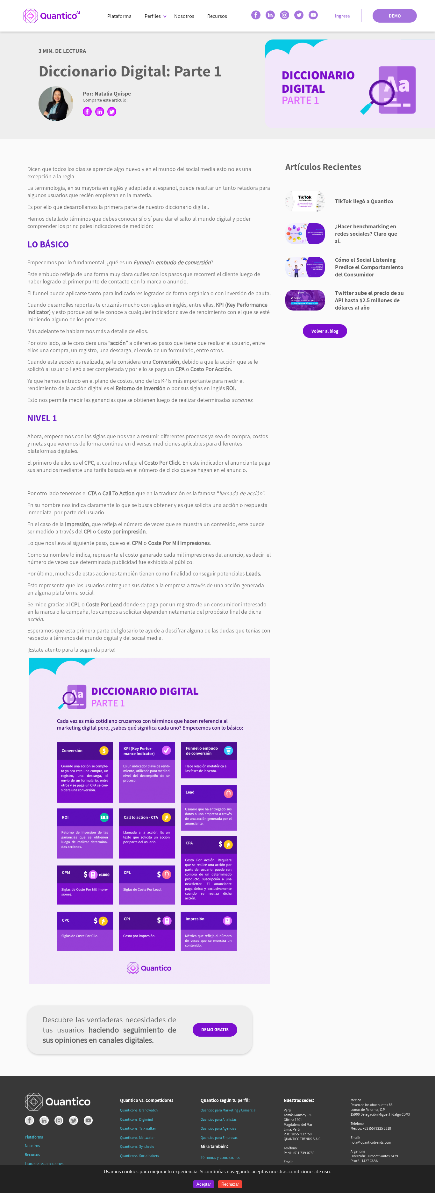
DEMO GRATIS (215, 1029)
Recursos (217, 15)
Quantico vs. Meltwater (137, 1137)
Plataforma (119, 15)
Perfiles (153, 15)
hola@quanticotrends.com (371, 1142)
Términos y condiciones (220, 1157)
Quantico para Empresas (219, 1137)
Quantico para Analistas (219, 1119)
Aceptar (203, 1184)
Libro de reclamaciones (44, 1163)
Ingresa (342, 16)
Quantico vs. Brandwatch (139, 1110)
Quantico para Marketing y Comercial (228, 1110)
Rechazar (230, 1184)
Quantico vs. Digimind (136, 1119)
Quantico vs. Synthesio (137, 1146)
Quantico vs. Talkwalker (138, 1128)
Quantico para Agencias (218, 1128)
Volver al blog (325, 331)
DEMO (395, 16)
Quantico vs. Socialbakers (139, 1155)
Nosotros (184, 15)
